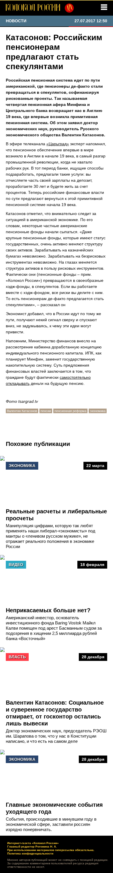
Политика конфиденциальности (30, 853)
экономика (97, 411)
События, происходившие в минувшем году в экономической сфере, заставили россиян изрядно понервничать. (51, 824)
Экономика (22, 465)
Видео (16, 564)
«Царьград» (57, 143)
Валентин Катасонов (22, 411)
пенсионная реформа (70, 411)
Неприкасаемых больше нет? (48, 610)
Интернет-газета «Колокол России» (33, 843)
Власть (17, 657)
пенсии (46, 411)
